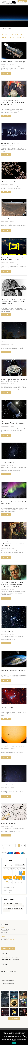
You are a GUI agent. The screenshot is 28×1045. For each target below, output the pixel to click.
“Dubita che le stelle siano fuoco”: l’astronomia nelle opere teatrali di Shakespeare (12, 544)
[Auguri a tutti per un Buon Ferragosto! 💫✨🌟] (5, 995)
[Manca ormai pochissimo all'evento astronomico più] (14, 1003)
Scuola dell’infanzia (6, 975)
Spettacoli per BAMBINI (8, 908)
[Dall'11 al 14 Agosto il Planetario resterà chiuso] (23, 995)
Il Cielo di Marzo (6, 342)
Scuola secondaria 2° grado (8, 983)
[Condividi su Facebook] (8, 853)
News (13, 64)
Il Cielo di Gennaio (7, 631)
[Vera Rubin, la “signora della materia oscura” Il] (23, 1012)
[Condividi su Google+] (12, 853)
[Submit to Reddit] (19, 853)
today (16, 864)
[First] (2, 845)
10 (24, 845)
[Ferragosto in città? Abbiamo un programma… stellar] (14, 995)
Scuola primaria (5, 977)
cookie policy (16, 1035)
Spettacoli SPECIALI (18, 908)
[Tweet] (10, 853)
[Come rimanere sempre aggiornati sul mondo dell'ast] (5, 1012)
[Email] (24, 853)
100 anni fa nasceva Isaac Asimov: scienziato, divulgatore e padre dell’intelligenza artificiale (12, 584)
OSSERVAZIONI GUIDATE (8, 906)
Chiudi (14, 1042)
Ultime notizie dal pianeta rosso (12, 219)
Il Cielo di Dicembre (8, 707)
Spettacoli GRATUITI (19, 906)
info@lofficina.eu (10, 939)
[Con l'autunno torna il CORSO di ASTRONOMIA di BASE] (23, 1003)
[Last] (2, 848)
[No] (26, 1037)
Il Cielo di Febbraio (7, 462)
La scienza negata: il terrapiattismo (13, 670)
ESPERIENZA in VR (17, 903)
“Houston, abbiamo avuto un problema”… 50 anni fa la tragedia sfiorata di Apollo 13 (12, 102)
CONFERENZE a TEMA (8, 903)
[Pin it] (17, 853)
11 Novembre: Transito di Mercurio (12, 746)
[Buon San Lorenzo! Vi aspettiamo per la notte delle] (5, 1003)
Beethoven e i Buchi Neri (9, 823)
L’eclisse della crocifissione (10, 143)
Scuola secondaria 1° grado (8, 980)
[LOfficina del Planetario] (8, 2)
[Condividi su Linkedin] (22, 853)
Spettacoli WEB (7, 911)
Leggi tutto (6, 73)
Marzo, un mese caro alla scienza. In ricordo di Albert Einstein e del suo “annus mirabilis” (13, 301)
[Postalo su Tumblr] (15, 853)
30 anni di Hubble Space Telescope (13, 62)
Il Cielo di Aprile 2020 (8, 182)
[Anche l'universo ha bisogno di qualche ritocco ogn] (14, 1012)
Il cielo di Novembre (8, 785)
